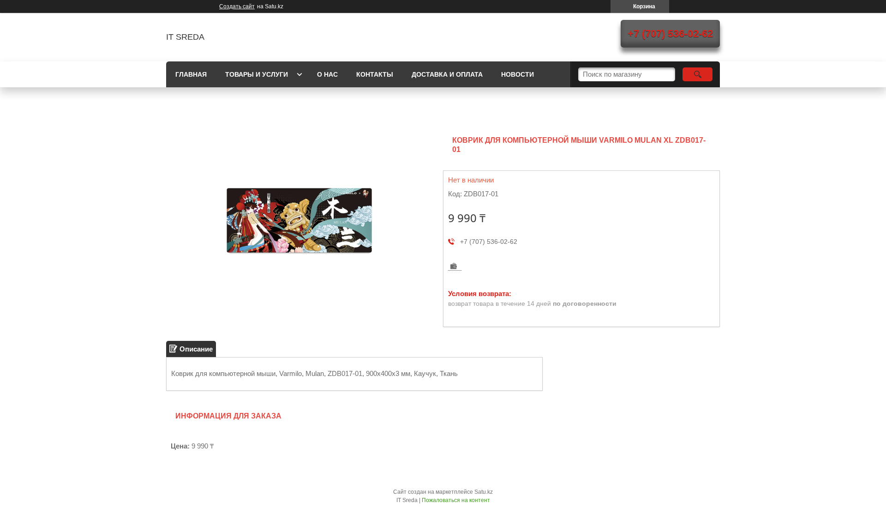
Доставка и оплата (447, 74)
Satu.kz (483, 492)
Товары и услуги (256, 74)
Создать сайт (237, 6)
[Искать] (697, 74)
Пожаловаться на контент (456, 500)
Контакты (374, 74)
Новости (517, 74)
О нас (327, 74)
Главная (191, 74)
